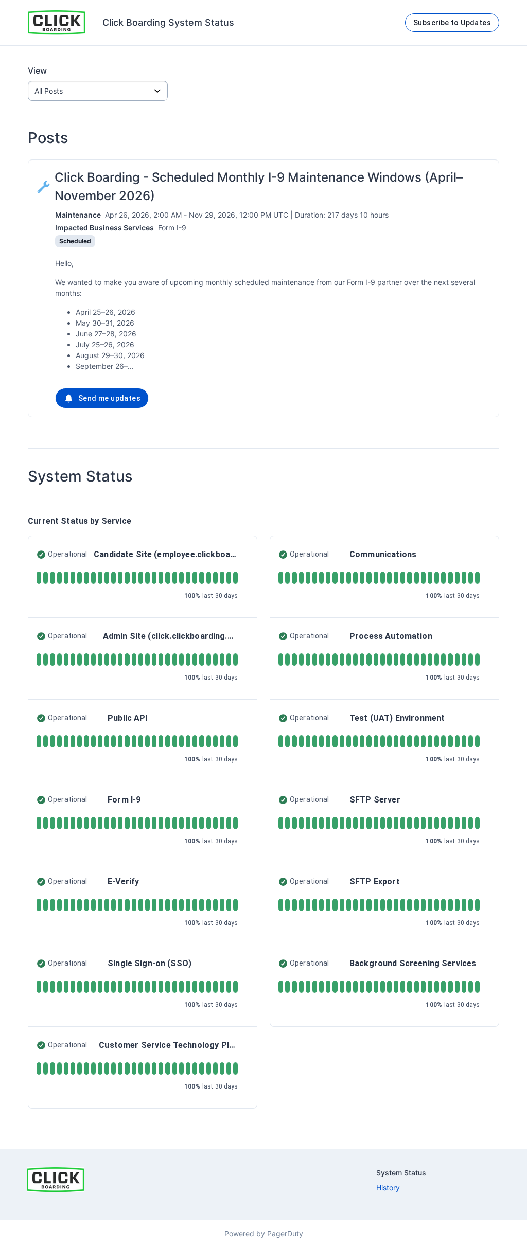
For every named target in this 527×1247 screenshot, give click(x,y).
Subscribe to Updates (452, 23)
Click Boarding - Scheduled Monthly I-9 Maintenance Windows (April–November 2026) (259, 186)
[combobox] (98, 91)
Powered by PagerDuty (263, 1233)
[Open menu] (157, 91)
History (388, 1187)
